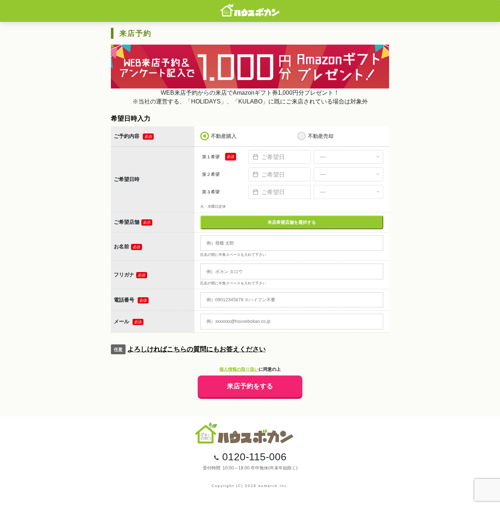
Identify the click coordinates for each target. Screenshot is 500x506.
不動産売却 (320, 136)
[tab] (250, 349)
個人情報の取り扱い (239, 369)
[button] (250, 349)
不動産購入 (223, 136)
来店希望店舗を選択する (292, 222)
